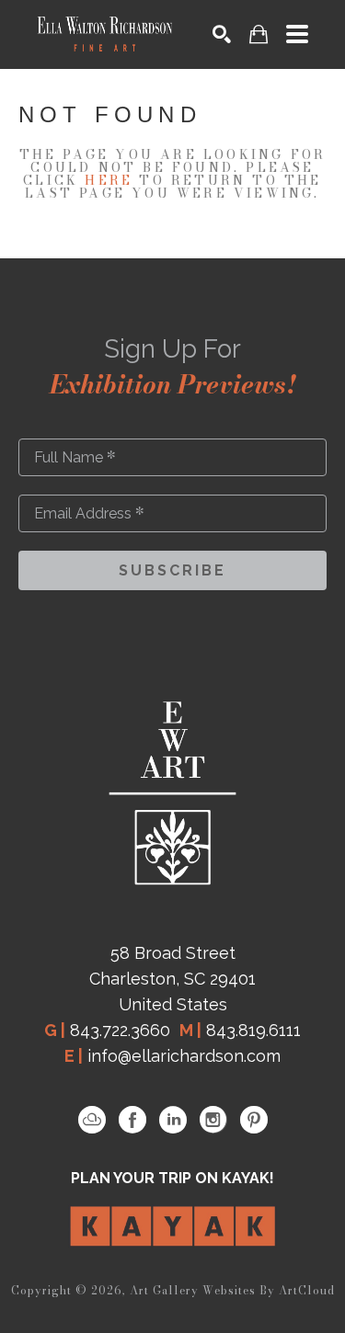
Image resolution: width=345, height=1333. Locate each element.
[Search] (222, 34)
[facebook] (132, 1120)
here (108, 180)
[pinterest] (254, 1120)
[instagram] (213, 1120)
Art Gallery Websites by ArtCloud (232, 1290)
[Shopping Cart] (258, 34)
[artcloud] (92, 1120)
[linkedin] (173, 1120)
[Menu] (297, 34)
